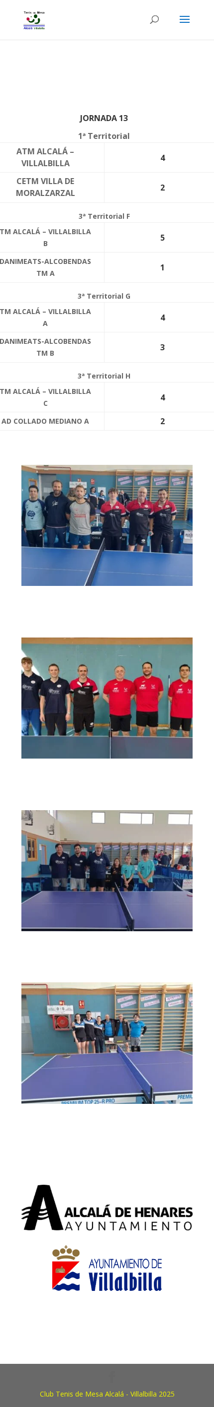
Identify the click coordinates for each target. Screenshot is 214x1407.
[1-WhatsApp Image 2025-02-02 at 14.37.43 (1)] (107, 1103)
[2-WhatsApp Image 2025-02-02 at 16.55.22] (107, 931)
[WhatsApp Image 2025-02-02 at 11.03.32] (107, 758)
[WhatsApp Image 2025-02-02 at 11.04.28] (107, 585)
